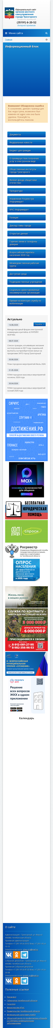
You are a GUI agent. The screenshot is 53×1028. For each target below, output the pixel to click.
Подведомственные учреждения (26, 281)
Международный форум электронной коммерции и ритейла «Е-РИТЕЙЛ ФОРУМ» (25, 332)
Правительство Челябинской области (23, 1011)
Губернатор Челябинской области (22, 1000)
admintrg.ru (26, 13)
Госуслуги (11, 1004)
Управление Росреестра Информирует (22, 200)
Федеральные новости (21, 142)
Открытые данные (19, 233)
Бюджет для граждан (20, 150)
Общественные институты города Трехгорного (23, 170)
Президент (11, 997)
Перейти (38, 324)
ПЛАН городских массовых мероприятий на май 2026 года (26, 389)
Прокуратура (16, 190)
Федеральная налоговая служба (21, 1015)
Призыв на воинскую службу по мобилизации (25, 302)
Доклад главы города (20, 225)
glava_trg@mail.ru (30, 949)
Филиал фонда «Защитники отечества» (23, 181)
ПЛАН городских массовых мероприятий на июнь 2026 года (26, 376)
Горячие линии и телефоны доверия (23, 243)
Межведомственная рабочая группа (24, 264)
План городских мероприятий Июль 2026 (26, 364)
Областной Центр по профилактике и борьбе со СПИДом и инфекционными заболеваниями (27, 1021)
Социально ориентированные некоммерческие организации (25, 291)
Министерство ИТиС (16, 1007)
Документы (15, 134)
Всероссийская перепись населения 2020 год (22, 254)
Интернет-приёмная (26, 25)
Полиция (14, 217)
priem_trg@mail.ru (31, 975)
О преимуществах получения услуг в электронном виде (24, 160)
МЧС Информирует (19, 209)
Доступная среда (18, 273)
